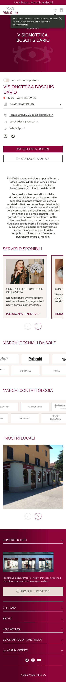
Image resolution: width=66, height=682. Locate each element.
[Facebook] (27, 660)
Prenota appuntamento (33, 149)
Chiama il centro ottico (33, 158)
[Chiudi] (60, 18)
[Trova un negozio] (55, 10)
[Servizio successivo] (38, 326)
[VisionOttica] (10, 10)
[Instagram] (33, 660)
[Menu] (61, 10)
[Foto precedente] (28, 516)
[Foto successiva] (38, 516)
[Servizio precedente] (28, 326)
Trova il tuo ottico (35, 591)
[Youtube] (39, 660)
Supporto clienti (15, 540)
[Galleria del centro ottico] (33, 477)
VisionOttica (35, 674)
